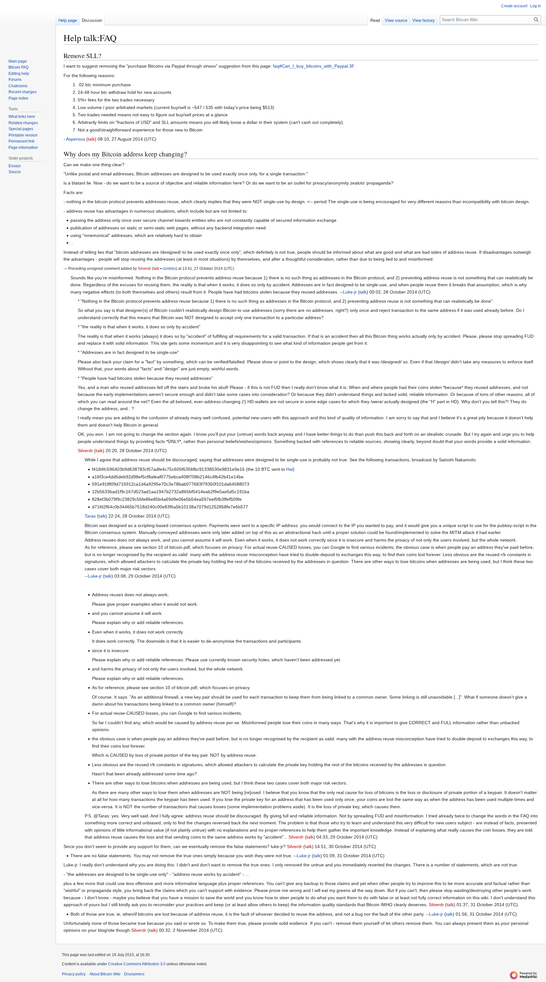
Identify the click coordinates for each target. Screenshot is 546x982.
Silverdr (144, 268)
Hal (289, 469)
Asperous (75, 139)
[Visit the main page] (28, 25)
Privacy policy (74, 974)
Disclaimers (134, 974)
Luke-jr (350, 291)
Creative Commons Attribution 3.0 (137, 964)
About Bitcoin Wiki (104, 974)
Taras (90, 515)
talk (91, 139)
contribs (169, 268)
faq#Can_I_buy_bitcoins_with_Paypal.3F (314, 66)
